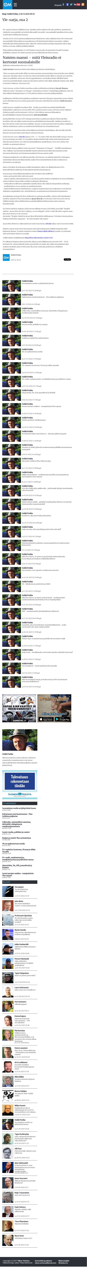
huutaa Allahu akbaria (46, 231)
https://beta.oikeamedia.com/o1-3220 (39, 238)
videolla (22, 137)
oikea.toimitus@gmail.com (45, 1263)
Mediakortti (63, 1263)
